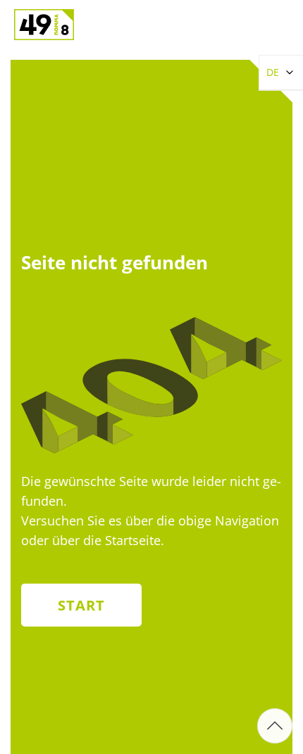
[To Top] (274, 725)
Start (81, 604)
